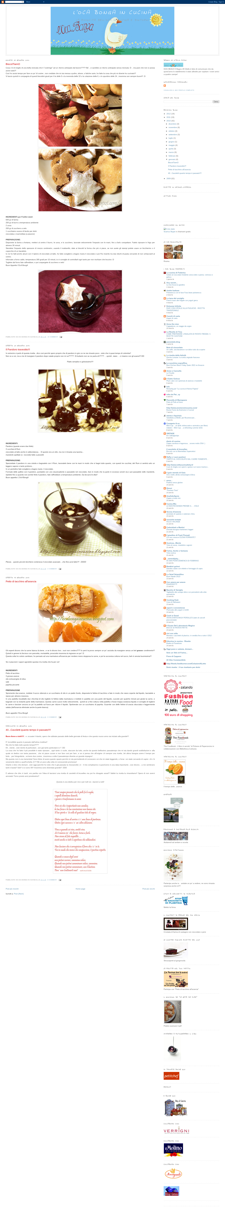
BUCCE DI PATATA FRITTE (177, 628)
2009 (169, 179)
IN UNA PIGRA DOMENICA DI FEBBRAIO (182, 561)
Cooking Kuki (172, 600)
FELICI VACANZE (173, 522)
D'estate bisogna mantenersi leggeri (179, 530)
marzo (171, 152)
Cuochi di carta (173, 316)
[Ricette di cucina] (171, 1079)
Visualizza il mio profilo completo (179, 90)
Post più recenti (12, 889)
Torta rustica (171, 553)
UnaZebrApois (172, 496)
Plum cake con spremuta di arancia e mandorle (184, 381)
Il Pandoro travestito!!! (18, 349)
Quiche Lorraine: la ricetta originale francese (183, 357)
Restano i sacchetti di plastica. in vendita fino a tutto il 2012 (189, 636)
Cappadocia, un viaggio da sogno (178, 326)
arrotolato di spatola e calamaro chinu (180, 514)
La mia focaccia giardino (175, 285)
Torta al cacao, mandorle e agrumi (179, 545)
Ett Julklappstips (172, 436)
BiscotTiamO (13, 64)
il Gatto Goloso (173, 379)
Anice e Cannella (173, 371)
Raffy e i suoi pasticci (176, 457)
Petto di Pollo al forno (174, 402)
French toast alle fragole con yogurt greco (182, 300)
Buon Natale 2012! (173, 576)
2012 (169, 114)
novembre (173, 127)
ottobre (172, 131)
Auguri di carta (171, 318)
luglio (171, 138)
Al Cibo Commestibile (176, 660)
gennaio (172, 159)
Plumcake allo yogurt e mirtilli (177, 610)
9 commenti (52, 717)
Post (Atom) (19, 894)
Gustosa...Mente (173, 543)
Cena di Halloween (173, 602)
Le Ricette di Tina (174, 332)
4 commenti (52, 569)
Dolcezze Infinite (173, 306)
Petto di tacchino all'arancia (21, 581)
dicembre (173, 124)
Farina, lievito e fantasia (177, 551)
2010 (169, 121)
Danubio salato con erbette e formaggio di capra (184, 569)
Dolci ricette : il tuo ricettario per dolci (183, 667)
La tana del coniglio (175, 298)
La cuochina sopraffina (176, 363)
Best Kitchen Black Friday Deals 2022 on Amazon (185, 365)
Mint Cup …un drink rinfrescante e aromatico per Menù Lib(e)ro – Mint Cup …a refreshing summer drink (187, 427)
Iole (168, 387)
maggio (172, 145)
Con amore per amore (175, 582)
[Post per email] (61, 337)
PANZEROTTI (171, 584)
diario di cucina (173, 441)
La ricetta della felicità (176, 355)
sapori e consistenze (175, 608)
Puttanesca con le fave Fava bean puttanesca (183, 293)
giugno (172, 142)
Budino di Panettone (174, 643)
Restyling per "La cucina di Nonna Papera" (182, 389)
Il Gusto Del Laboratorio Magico (180, 626)
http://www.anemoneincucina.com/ (181, 408)
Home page (80, 889)
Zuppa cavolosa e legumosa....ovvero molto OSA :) (185, 443)
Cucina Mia (171, 504)
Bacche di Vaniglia (174, 590)
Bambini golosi (173, 566)
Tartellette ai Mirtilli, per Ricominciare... (181, 418)
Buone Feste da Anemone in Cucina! (180, 410)
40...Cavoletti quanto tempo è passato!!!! (28, 730)
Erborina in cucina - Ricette (178, 641)
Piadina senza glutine (174, 483)
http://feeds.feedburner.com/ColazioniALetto (186, 664)
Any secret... (171, 283)
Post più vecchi (148, 889)
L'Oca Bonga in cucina (112, 13)
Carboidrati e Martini (175, 527)
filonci (169, 488)
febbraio (172, 156)
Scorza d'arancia (173, 512)
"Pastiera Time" (172, 490)
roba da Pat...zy (173, 394)
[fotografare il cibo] (172, 1062)
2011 (169, 117)
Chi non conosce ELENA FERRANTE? (181, 537)
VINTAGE (170, 434)
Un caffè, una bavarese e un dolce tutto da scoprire (185, 350)
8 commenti (52, 880)
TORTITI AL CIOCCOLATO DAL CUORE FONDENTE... (187, 459)
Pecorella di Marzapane (176, 400)
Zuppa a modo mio (173, 498)
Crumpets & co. (173, 423)
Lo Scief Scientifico (175, 574)
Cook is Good (172, 616)
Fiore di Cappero (173, 656)
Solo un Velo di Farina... (177, 653)
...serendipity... (172, 559)
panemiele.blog (173, 342)
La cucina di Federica (176, 273)
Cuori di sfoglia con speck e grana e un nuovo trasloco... (187, 467)
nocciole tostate (173, 520)
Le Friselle (170, 373)
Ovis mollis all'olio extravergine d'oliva (180, 475)
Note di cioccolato (174, 348)
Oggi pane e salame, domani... (179, 649)
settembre (173, 135)
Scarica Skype (169, 232)
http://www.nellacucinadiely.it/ (179, 465)
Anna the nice (172, 324)
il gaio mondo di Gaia (175, 473)
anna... (169, 480)
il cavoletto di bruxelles (176, 449)
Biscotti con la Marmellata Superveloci (180, 451)
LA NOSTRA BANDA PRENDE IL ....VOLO (182, 506)
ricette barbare (172, 291)
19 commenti (53, 337)
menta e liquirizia (174, 416)
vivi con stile (172, 633)
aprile (171, 149)
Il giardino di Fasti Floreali (178, 535)
